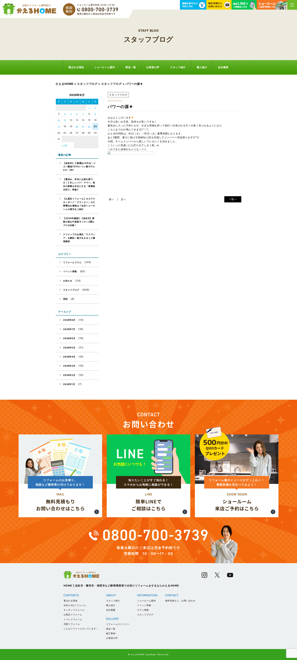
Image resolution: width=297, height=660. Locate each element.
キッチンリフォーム (74, 610)
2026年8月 (69, 320)
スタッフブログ (71, 289)
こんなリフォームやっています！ (81, 628)
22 (89, 126)
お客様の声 (152, 67)
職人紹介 (202, 67)
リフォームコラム (72, 262)
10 (59, 120)
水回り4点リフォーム (75, 605)
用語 (65, 299)
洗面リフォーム (72, 624)
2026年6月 (69, 338)
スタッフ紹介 (178, 67)
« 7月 (64, 145)
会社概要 (223, 67)
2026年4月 (69, 356)
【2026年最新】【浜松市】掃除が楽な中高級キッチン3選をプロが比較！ (79, 221)
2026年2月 (69, 375)
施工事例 (110, 633)
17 (59, 126)
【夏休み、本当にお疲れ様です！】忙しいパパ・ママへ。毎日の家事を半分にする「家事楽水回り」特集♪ (79, 184)
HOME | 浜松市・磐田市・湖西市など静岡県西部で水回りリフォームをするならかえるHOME (121, 585)
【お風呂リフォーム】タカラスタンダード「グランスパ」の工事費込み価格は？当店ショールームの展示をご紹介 (79, 203)
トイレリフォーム (73, 619)
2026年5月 (69, 347)
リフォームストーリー (117, 624)
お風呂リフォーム (73, 614)
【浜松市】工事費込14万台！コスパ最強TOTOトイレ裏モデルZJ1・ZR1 (79, 166)
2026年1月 (69, 384)
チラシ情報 (143, 610)
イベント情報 (70, 271)
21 (83, 126)
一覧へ (233, 199)
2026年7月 (69, 329)
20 (77, 126)
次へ (123, 199)
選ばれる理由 (76, 67)
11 (65, 120)
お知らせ (67, 280)
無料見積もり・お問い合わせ (180, 600)
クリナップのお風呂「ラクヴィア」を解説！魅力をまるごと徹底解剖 (79, 238)
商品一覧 (130, 67)
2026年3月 (69, 365)
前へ (111, 199)
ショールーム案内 (104, 67)
